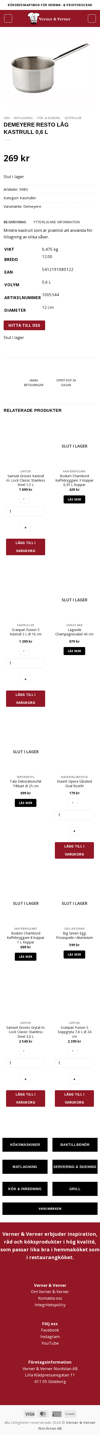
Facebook (50, 1330)
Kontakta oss (50, 1298)
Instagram (50, 1336)
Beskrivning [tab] (15, 222)
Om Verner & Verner (50, 1291)
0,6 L (46, 282)
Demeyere (32, 206)
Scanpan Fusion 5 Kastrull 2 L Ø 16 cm (26, 632)
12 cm (48, 307)
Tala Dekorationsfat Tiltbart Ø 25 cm (26, 783)
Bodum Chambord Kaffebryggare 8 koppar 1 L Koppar (25, 937)
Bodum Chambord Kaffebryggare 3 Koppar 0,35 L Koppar (74, 480)
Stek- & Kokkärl (48, 118)
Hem (7, 118)
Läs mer (74, 499)
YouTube (50, 1343)
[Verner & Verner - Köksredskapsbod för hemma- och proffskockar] (50, 18)
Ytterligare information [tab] (56, 222)
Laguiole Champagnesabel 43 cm (74, 632)
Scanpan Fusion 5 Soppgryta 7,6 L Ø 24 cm (74, 1032)
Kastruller (73, 118)
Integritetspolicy (50, 1304)
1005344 (50, 294)
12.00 (47, 256)
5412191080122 (58, 269)
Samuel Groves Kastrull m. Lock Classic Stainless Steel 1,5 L (25, 480)
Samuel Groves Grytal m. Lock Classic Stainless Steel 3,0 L (25, 1032)
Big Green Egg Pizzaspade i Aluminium (74, 935)
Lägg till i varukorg (26, 546)
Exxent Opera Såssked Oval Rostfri (74, 783)
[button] (8, 18)
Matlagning (23, 118)
